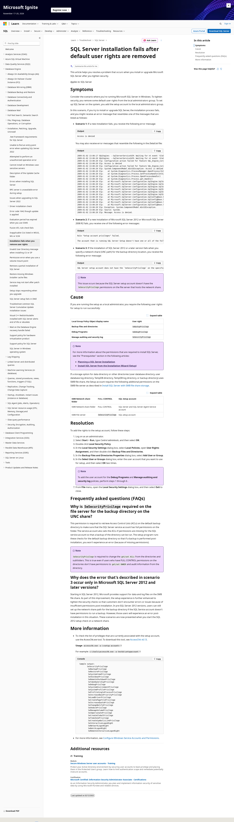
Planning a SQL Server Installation (96, 361)
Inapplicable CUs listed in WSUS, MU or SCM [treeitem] (24, 234)
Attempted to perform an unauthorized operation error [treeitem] (23, 158)
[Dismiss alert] (228, 5)
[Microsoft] (5, 23)
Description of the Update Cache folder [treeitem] (24, 175)
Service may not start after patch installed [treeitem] (24, 284)
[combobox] (21, 43)
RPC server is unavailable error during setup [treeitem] (24, 191)
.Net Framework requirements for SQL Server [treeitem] (23, 138)
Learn (73, 40)
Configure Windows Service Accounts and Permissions (131, 738)
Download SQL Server (219, 31)
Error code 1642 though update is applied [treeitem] (24, 213)
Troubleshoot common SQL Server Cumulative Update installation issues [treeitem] (22, 307)
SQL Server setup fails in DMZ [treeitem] (23, 299)
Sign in (227, 23)
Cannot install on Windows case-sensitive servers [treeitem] (24, 167)
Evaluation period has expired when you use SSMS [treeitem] (23, 221)
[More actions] (161, 40)
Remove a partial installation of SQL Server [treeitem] (24, 267)
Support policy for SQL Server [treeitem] (23, 343)
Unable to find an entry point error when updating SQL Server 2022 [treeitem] (24, 148)
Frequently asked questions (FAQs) (211, 56)
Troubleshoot (85, 40)
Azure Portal (199, 31)
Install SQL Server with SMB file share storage (125, 385)
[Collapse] (39, 38)
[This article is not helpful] (221, 69)
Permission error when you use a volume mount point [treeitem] (25, 259)
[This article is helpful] (217, 69)
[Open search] (220, 23)
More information (203, 59)
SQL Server (100, 40)
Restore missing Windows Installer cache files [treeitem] (21, 276)
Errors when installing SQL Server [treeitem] (22, 183)
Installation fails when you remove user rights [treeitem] (22, 243)
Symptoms (200, 45)
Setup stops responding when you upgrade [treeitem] (23, 292)
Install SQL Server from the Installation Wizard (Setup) (107, 365)
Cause (198, 49)
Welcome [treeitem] (9, 49)
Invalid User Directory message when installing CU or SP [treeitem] (24, 251)
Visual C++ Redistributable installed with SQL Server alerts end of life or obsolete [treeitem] (24, 318)
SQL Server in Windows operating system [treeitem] (20, 350)
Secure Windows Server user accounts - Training (92, 763)
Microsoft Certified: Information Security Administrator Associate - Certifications (108, 779)
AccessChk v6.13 (138, 639)
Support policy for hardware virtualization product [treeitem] (22, 337)
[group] (120, 184)
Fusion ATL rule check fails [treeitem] (22, 227)
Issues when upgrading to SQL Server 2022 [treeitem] (24, 200)
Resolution (200, 52)
